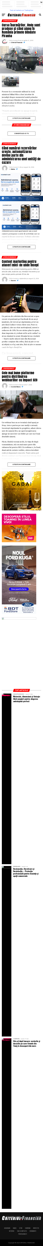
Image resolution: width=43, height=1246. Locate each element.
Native (13, 169)
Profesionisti (22, 1234)
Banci (14, 1228)
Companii (27, 1228)
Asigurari (7, 1228)
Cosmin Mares (16, 387)
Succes (13, 280)
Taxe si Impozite (22, 1231)
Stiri (20, 1228)
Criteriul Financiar (16, 42)
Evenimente (33, 1231)
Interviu (11, 1231)
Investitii (36, 1228)
